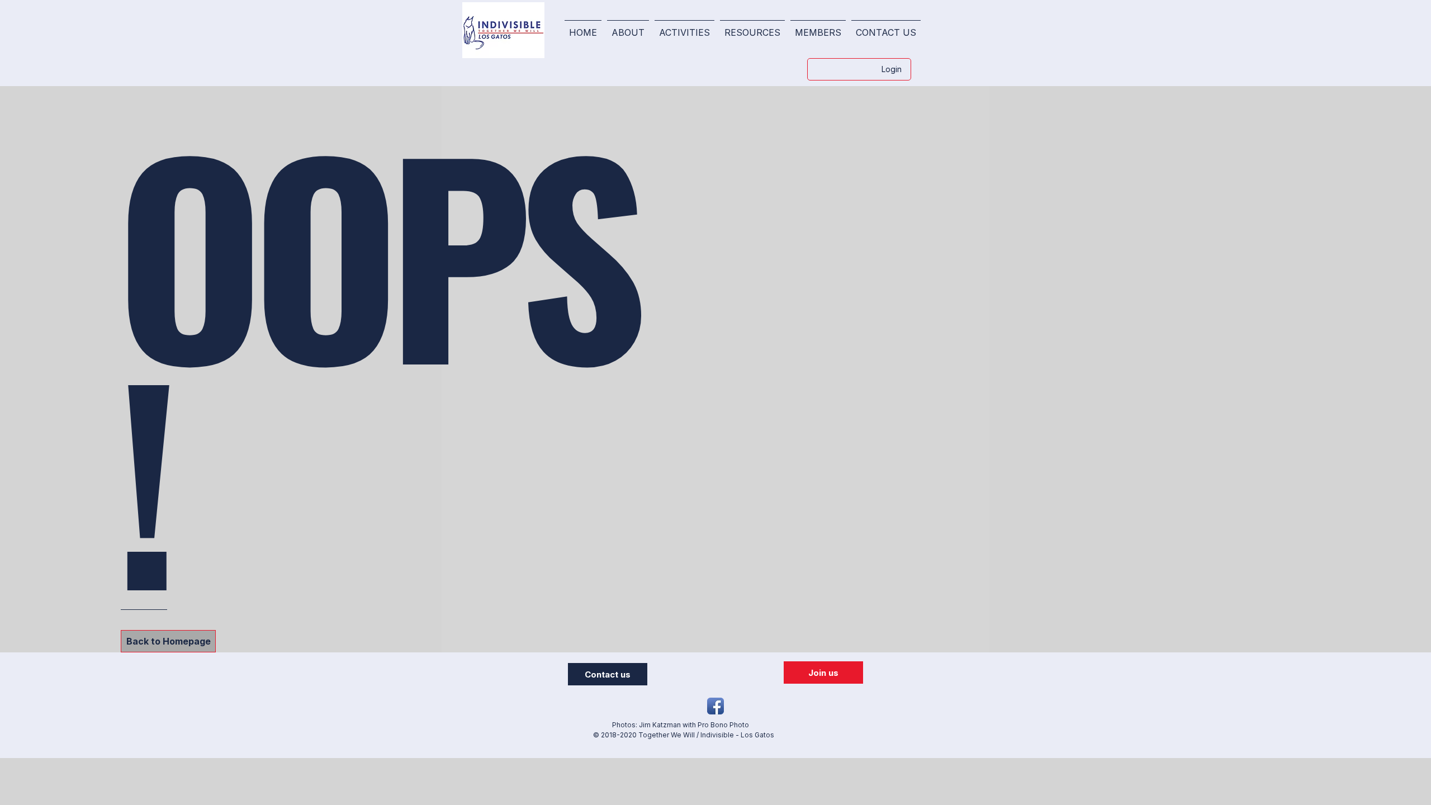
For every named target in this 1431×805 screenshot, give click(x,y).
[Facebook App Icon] (715, 706)
